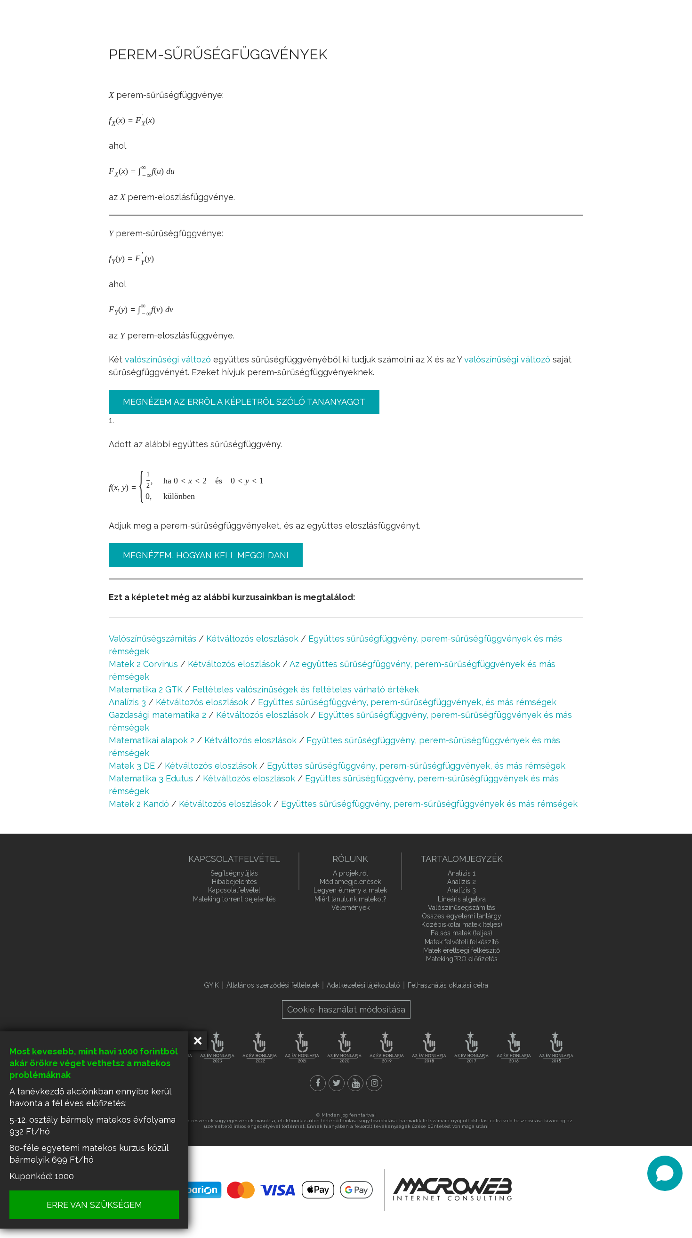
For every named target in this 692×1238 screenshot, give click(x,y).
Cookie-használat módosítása (346, 1009)
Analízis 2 (461, 881)
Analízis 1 (461, 873)
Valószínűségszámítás (152, 638)
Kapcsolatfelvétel (234, 890)
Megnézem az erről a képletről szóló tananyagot (244, 402)
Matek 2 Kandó (139, 804)
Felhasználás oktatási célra (448, 985)
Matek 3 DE (132, 766)
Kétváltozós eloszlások (252, 638)
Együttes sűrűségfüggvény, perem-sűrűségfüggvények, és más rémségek (407, 702)
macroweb (452, 1189)
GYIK (211, 985)
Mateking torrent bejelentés (234, 899)
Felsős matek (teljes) (461, 933)
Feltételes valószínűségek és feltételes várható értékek (306, 689)
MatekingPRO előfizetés (462, 959)
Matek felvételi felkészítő (462, 942)
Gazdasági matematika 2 (157, 715)
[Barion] (278, 1190)
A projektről (350, 873)
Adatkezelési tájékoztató (363, 985)
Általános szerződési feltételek (272, 985)
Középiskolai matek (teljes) (461, 924)
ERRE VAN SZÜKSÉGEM (94, 1205)
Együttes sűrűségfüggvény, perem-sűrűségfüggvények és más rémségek (429, 804)
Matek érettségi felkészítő (461, 950)
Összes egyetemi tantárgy (461, 916)
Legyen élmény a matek (350, 890)
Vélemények (350, 907)
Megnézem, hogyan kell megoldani (206, 555)
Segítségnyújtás (234, 873)
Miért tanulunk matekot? (350, 899)
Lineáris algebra (462, 899)
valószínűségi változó (168, 359)
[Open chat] (665, 1173)
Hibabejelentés (234, 881)
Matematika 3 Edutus (151, 778)
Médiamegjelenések (350, 881)
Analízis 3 (127, 702)
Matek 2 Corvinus (143, 664)
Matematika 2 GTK (146, 689)
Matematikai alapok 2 (151, 740)
